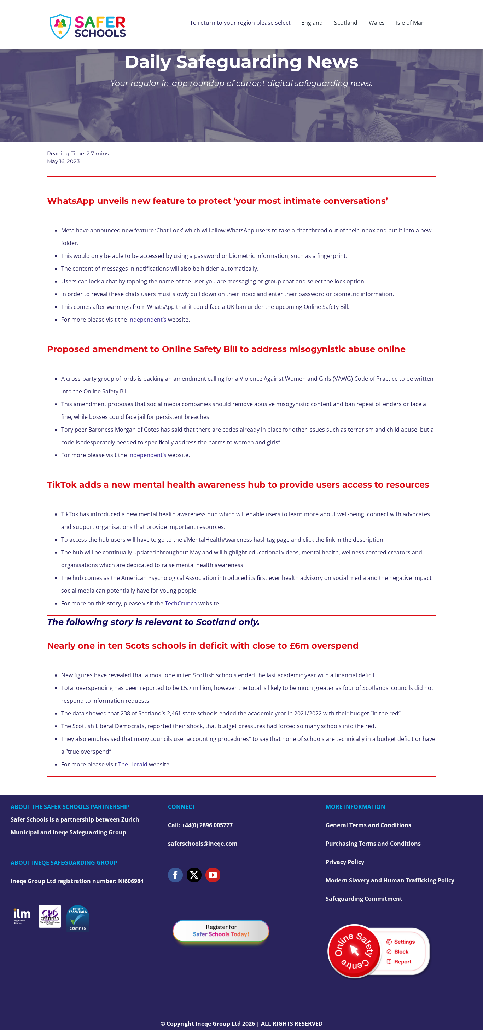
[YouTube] (212, 875)
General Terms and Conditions (368, 825)
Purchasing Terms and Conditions (373, 843)
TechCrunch (181, 603)
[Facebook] (175, 875)
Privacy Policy (345, 862)
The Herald (132, 764)
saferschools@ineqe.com (203, 843)
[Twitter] (194, 875)
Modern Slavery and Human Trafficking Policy (390, 880)
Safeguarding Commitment (364, 899)
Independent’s (147, 319)
